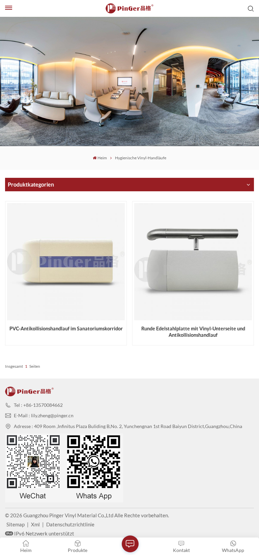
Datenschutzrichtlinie (70, 524)
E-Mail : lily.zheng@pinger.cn (44, 415)
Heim (102, 157)
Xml (35, 524)
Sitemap (15, 524)
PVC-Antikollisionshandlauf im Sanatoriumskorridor (66, 328)
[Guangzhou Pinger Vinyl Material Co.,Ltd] (129, 8)
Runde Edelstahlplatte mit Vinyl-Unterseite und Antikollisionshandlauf (193, 332)
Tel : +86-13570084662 (38, 405)
